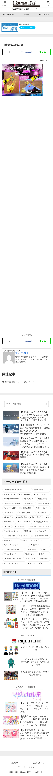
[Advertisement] (26, 216)
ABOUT (14, 763)
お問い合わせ (38, 763)
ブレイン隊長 (21, 353)
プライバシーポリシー (26, 767)
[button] (45, 404)
